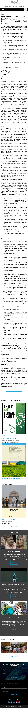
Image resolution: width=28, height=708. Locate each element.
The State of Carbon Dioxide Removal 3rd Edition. (13, 479)
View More (14, 526)
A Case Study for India (13, 437)
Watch (14, 563)
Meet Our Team (14, 656)
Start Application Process (14, 390)
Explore (14, 629)
